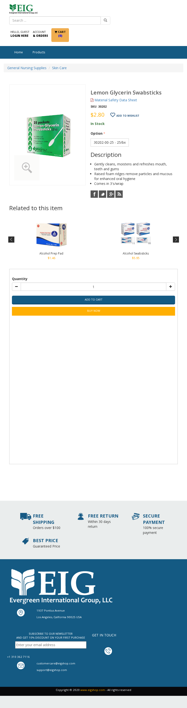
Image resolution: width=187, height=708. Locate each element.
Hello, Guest (19, 34)
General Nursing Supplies (27, 68)
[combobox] (55, 20)
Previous (11, 239)
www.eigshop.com (92, 690)
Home (18, 52)
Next (175, 239)
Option (97, 133)
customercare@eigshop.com (56, 663)
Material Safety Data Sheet (115, 100)
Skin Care (59, 68)
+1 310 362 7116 (18, 657)
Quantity (20, 278)
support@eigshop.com (52, 670)
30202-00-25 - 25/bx (110, 142)
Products (39, 52)
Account (40, 34)
